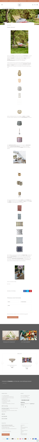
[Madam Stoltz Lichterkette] (19, 102)
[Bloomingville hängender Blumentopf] (19, 131)
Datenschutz (23, 428)
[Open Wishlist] (38, 441)
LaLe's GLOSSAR (4, 418)
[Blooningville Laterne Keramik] (19, 88)
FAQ (21, 429)
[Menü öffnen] (2, 4)
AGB (21, 426)
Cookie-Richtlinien (24, 434)
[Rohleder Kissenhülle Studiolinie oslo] (19, 240)
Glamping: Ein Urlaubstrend (9, 342)
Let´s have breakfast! (25, 342)
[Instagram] (23, 406)
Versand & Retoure (24, 430)
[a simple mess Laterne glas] (19, 95)
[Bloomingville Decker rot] (19, 208)
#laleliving (22, 404)
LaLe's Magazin (7, 8)
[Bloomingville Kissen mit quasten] (19, 249)
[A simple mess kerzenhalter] (19, 111)
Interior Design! (6, 408)
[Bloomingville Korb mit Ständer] (19, 194)
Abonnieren (5, 434)
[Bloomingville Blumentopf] (19, 123)
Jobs (21, 432)
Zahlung (22, 431)
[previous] (2, 363)
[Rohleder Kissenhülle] (19, 224)
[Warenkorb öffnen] (37, 4)
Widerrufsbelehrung (24, 427)
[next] (36, 363)
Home (3, 8)
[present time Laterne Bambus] (19, 80)
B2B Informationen (24, 433)
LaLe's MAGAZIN (4, 416)
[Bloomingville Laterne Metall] (19, 73)
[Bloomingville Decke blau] (19, 216)
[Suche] (34, 4)
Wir (2, 408)
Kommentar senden (13, 317)
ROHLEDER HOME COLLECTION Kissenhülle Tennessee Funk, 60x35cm (27, 366)
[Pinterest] (25, 406)
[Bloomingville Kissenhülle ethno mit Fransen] (19, 231)
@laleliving (32, 403)
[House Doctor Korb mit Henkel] (19, 174)
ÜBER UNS (3, 414)
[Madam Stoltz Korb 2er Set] (19, 183)
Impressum (23, 425)
